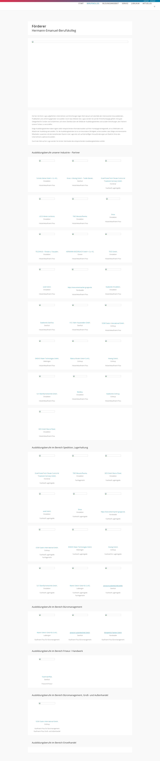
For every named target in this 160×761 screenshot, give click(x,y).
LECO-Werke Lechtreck (46, 216)
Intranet (152, 1)
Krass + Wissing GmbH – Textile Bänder (80, 178)
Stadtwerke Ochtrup (112, 394)
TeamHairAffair (47, 677)
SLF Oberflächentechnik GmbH (47, 394)
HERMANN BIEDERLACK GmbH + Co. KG (80, 252)
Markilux (80, 392)
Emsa (113, 214)
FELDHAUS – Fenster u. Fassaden (47, 252)
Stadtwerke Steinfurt (47, 323)
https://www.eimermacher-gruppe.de (80, 287)
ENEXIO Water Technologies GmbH (47, 358)
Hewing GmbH (113, 358)
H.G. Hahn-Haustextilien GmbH (80, 323)
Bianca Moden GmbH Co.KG (79, 358)
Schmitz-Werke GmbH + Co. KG (47, 178)
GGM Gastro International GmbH (113, 323)
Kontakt (146, 1)
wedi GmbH (47, 287)
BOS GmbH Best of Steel (47, 429)
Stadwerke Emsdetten (113, 287)
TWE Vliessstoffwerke (80, 216)
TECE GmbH (113, 252)
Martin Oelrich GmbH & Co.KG (80, 586)
